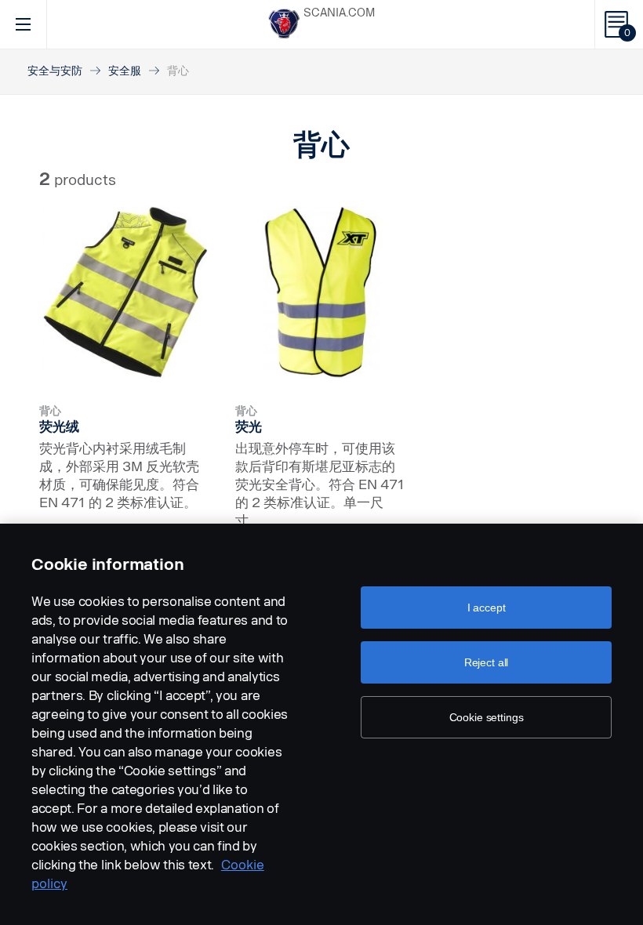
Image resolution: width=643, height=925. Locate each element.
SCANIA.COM (339, 13)
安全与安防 (54, 71)
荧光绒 (59, 426)
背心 (50, 411)
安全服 (124, 71)
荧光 (248, 426)
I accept (486, 607)
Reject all (486, 662)
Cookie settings (486, 717)
